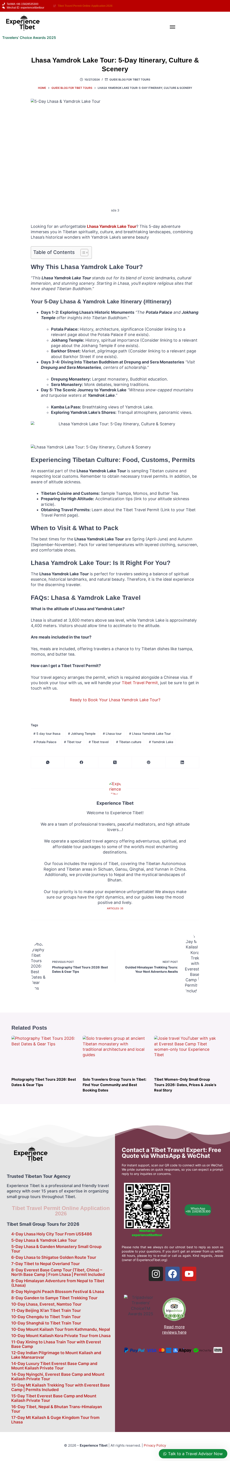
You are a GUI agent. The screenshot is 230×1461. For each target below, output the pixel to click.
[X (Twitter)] (115, 762)
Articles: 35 (115, 908)
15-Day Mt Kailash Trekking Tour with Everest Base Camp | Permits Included (60, 1387)
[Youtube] (189, 1274)
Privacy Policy (155, 1445)
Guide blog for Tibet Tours (129, 79)
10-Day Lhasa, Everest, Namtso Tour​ (46, 1304)
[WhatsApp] (48, 762)
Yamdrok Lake (161, 742)
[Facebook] (81, 762)
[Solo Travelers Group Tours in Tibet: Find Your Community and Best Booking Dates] (115, 1054)
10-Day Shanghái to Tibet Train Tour (46, 1323)
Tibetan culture (128, 742)
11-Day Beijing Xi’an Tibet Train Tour (46, 1310)
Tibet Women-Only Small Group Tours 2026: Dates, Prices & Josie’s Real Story (185, 1084)
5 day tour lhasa (46, 733)
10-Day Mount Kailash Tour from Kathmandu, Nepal (60, 1329)
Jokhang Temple (81, 733)
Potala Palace (44, 742)
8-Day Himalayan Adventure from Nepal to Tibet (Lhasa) (57, 1283)
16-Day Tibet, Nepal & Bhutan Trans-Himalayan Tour (56, 1409)
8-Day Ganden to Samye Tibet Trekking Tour (54, 1297)
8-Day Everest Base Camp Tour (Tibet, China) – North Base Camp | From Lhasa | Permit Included (58, 1272)
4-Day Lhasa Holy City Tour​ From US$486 (51, 1234)
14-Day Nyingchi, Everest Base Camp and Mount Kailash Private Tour (57, 1376)
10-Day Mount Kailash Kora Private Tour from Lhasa (61, 1335)
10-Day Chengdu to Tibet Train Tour (46, 1316)
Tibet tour (72, 742)
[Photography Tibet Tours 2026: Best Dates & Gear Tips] (43, 1054)
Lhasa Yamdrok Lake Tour (150, 733)
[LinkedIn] (182, 762)
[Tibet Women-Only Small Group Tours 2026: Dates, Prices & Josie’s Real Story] (186, 1054)
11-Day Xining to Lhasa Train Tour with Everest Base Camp (56, 1344)
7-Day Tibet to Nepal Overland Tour (45, 1263)
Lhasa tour (112, 733)
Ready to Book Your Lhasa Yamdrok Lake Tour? (115, 699)
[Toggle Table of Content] (82, 252)
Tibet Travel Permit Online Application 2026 (61, 1211)
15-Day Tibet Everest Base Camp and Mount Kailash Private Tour (53, 1398)
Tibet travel (98, 742)
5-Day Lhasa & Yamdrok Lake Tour (44, 1240)
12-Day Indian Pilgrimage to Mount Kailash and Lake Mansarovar (56, 1355)
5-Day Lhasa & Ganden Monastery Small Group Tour (56, 1248)
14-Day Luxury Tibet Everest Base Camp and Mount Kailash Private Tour (54, 1365)
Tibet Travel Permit (140, 682)
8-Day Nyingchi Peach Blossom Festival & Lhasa (57, 1291)
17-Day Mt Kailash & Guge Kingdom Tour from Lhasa (55, 1419)
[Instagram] (156, 1274)
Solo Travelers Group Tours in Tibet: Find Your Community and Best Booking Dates (114, 1084)
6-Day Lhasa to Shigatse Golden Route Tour (53, 1257)
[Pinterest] (149, 762)
